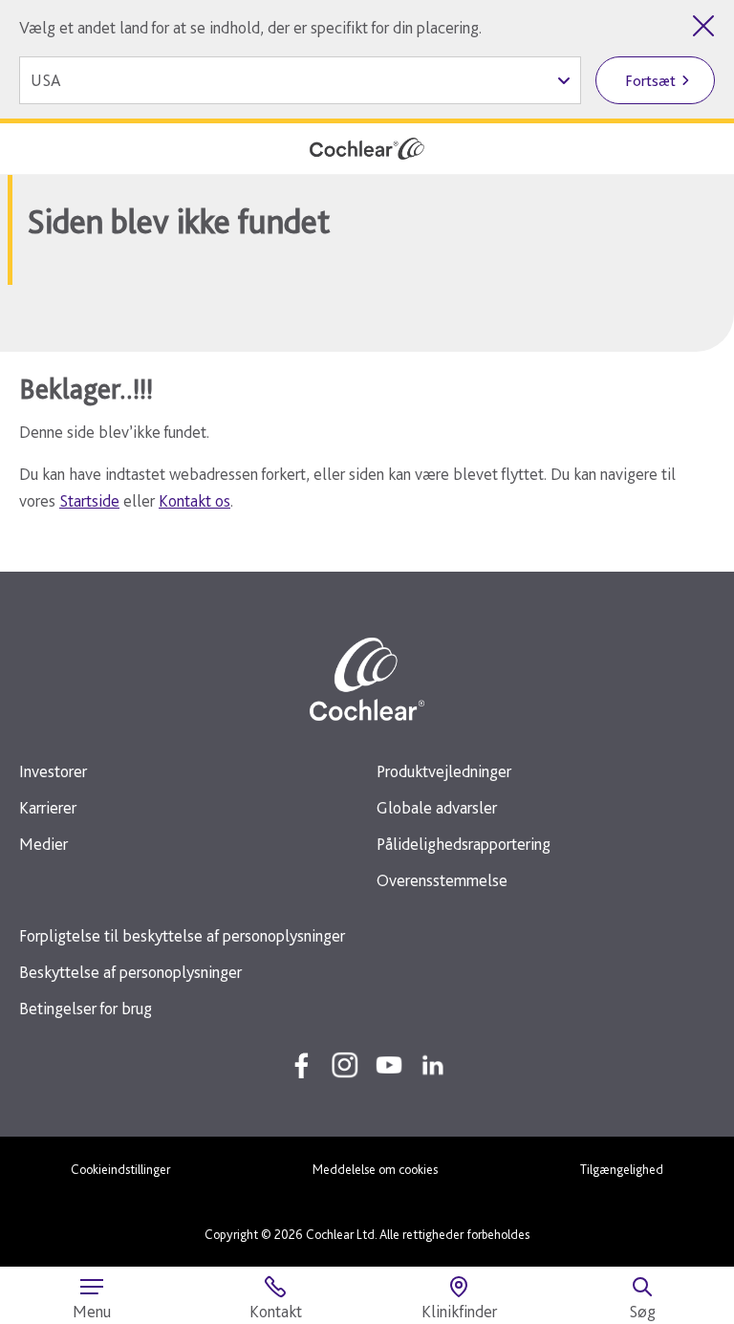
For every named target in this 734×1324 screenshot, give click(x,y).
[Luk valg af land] (703, 25)
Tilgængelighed (621, 1169)
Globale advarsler (437, 807)
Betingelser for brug (85, 1008)
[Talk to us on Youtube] (389, 1065)
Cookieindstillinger (120, 1169)
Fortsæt (650, 81)
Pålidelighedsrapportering (463, 844)
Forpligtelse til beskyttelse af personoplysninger (182, 935)
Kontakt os (194, 500)
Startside (89, 500)
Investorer (53, 771)
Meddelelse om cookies (375, 1169)
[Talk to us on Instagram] (345, 1065)
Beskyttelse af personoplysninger (130, 972)
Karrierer (47, 807)
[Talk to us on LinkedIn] (433, 1065)
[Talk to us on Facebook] (301, 1065)
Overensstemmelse (442, 880)
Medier (43, 844)
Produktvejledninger (444, 771)
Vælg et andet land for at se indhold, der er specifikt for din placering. (250, 27)
